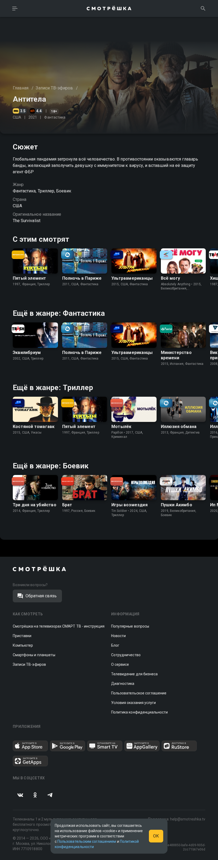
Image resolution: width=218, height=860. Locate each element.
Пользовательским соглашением (86, 841)
